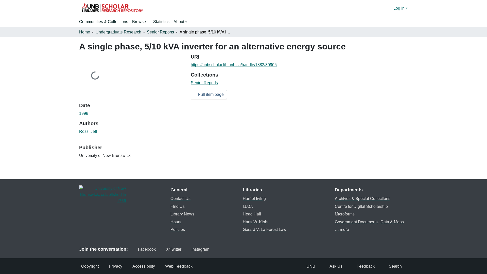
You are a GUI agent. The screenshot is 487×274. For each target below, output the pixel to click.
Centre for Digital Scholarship (361, 206)
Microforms (345, 214)
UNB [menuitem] (310, 266)
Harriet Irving (254, 198)
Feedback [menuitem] (366, 266)
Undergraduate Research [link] (118, 32)
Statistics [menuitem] (161, 22)
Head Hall (252, 214)
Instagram (200, 249)
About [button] (179, 22)
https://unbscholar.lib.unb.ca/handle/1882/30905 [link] (234, 65)
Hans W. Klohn (256, 222)
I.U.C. (248, 206)
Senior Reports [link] (160, 32)
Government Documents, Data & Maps (369, 222)
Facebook (147, 249)
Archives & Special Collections (362, 198)
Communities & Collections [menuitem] (103, 22)
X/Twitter (173, 249)
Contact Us (180, 198)
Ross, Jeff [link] (88, 131)
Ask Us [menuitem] (335, 266)
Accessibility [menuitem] (143, 266)
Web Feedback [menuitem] (179, 266)
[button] (112, 8)
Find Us (177, 206)
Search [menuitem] (395, 266)
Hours (175, 222)
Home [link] (84, 32)
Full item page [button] (210, 94)
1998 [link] (83, 113)
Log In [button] (399, 8)
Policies (177, 229)
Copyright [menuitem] (90, 266)
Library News (182, 214)
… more (342, 229)
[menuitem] (140, 22)
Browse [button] (139, 22)
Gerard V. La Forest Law (264, 229)
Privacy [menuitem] (115, 266)
